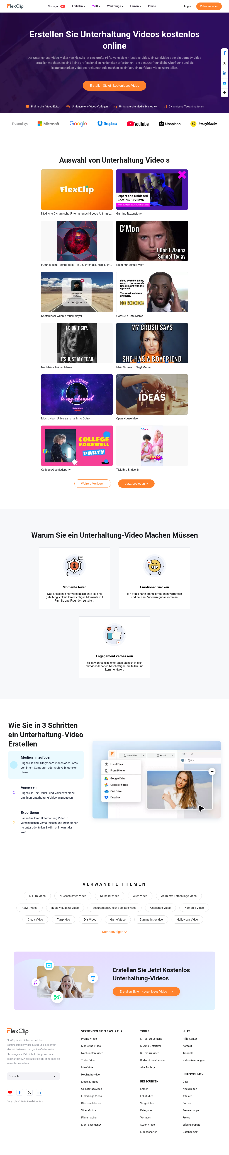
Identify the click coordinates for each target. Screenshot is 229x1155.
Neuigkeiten (190, 1089)
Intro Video (87, 1067)
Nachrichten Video (92, 1053)
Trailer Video (88, 1060)
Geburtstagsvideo (91, 1089)
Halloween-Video (187, 919)
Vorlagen (53, 6)
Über (185, 1081)
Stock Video (147, 1124)
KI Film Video (37, 896)
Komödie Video (194, 907)
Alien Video (140, 896)
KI (96, 6)
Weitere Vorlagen (92, 483)
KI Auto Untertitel (150, 1046)
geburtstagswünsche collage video (114, 907)
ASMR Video (29, 907)
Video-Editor (88, 1110)
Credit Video (35, 919)
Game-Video (118, 919)
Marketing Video (91, 1046)
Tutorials (188, 1053)
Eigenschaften (148, 1132)
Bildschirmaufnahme (152, 1060)
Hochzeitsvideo (90, 1074)
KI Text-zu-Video (149, 1053)
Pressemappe (191, 1110)
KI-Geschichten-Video (73, 896)
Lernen (134, 6)
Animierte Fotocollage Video (179, 896)
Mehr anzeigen (90, 1124)
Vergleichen (147, 1103)
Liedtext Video (89, 1081)
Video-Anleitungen (193, 1060)
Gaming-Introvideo (151, 919)
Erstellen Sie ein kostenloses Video (114, 85)
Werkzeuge (114, 6)
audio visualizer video (65, 907)
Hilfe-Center (190, 1038)
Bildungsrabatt (191, 1124)
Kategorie (146, 1110)
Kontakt (187, 1046)
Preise (152, 6)
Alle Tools (146, 1067)
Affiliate (187, 1096)
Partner (187, 1103)
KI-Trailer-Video (109, 896)
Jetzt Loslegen (135, 483)
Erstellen (77, 6)
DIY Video (90, 919)
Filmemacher (89, 1117)
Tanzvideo (63, 919)
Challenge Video (160, 907)
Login (187, 6)
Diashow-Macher (91, 1103)
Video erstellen (209, 6)
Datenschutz (190, 1132)
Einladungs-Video (91, 1096)
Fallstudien (146, 1096)
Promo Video (89, 1038)
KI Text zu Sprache (151, 1038)
